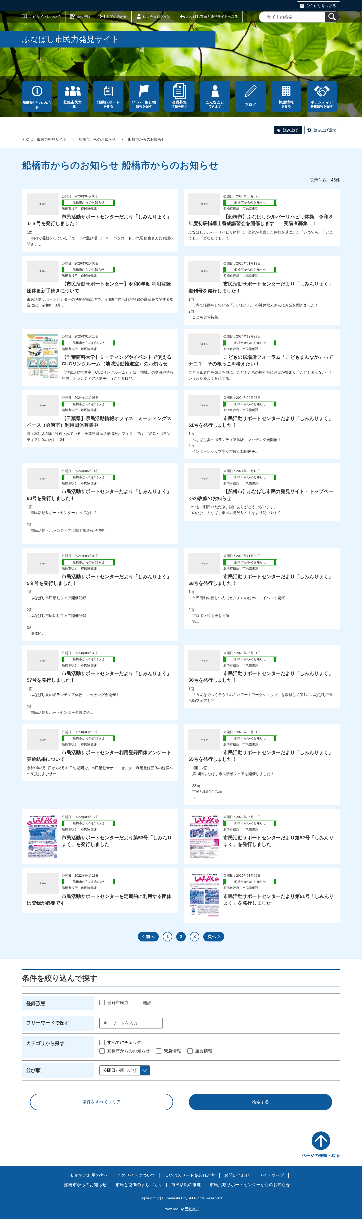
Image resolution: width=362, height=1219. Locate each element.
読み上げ (290, 130)
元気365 (191, 1209)
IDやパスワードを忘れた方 (189, 1175)
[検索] (332, 17)
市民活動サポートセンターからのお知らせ (250, 1184)
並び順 (33, 1070)
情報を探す (144, 104)
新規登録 (83, 17)
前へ (150, 936)
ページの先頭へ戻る (321, 1155)
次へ (212, 936)
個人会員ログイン (156, 17)
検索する (260, 1102)
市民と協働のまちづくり (139, 1184)
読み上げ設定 (325, 130)
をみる (108, 104)
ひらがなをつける (321, 5)
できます (215, 104)
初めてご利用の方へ (89, 1175)
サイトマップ (271, 1175)
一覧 (72, 104)
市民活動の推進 (186, 1184)
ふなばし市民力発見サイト (44, 139)
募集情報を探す (322, 104)
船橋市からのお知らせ (37, 105)
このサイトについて (45, 17)
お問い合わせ (116, 17)
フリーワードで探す (47, 1023)
